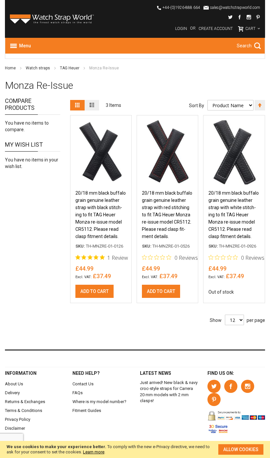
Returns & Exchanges (25, 401)
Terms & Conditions (23, 410)
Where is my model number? (99, 401)
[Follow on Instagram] (249, 17)
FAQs (77, 392)
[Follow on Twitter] (230, 17)
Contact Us (83, 383)
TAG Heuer (70, 68)
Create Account (216, 28)
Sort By (196, 105)
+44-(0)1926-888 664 (181, 7)
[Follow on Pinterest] (258, 17)
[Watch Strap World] (70, 19)
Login (181, 28)
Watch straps (38, 68)
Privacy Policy (17, 419)
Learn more (93, 451)
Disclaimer (15, 428)
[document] (135, 449)
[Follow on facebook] (239, 17)
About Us (14, 383)
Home (11, 68)
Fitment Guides (86, 410)
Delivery (12, 392)
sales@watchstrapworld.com (235, 7)
